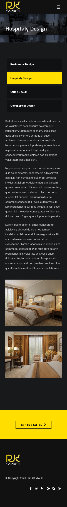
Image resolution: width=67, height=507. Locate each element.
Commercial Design (22, 105)
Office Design (19, 92)
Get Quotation (31, 425)
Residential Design (22, 64)
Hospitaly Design (21, 78)
